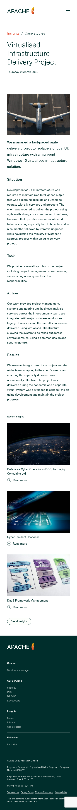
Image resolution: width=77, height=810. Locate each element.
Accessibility (61, 792)
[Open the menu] (68, 12)
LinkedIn (12, 744)
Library (11, 722)
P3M (9, 692)
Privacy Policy (27, 792)
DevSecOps (13, 700)
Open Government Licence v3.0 (22, 801)
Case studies (14, 726)
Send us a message (18, 670)
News (10, 718)
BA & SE (11, 696)
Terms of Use (13, 792)
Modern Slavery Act (44, 792)
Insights (13, 33)
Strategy (11, 687)
